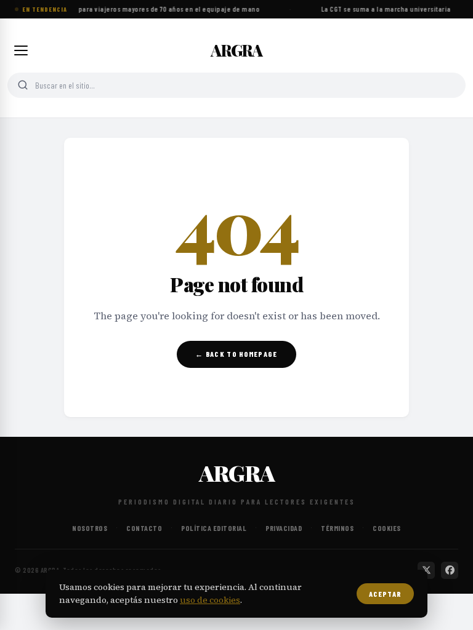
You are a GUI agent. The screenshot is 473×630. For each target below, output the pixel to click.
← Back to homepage (236, 353)
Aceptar (385, 593)
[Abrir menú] (20, 50)
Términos (337, 528)
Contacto (144, 528)
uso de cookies (210, 600)
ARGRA (236, 50)
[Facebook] (449, 570)
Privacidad (283, 528)
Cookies (387, 528)
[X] (426, 570)
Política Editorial (213, 528)
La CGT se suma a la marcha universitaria (385, 9)
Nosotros (89, 528)
